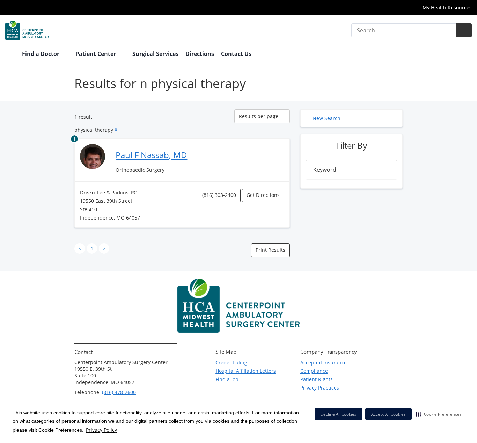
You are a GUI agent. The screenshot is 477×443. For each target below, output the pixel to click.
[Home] (10, 54)
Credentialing (231, 362)
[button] (438, 414)
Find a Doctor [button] (41, 54)
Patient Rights (316, 379)
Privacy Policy (101, 430)
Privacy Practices (319, 387)
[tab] (351, 169)
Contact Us (236, 54)
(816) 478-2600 (119, 392)
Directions (199, 54)
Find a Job (227, 379)
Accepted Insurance (323, 362)
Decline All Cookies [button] (339, 414)
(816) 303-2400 (219, 195)
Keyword (324, 169)
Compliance (314, 371)
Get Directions (263, 195)
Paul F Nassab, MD (151, 155)
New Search (326, 118)
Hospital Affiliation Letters (245, 371)
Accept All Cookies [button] (388, 414)
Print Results (270, 249)
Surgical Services (155, 54)
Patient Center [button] (96, 54)
